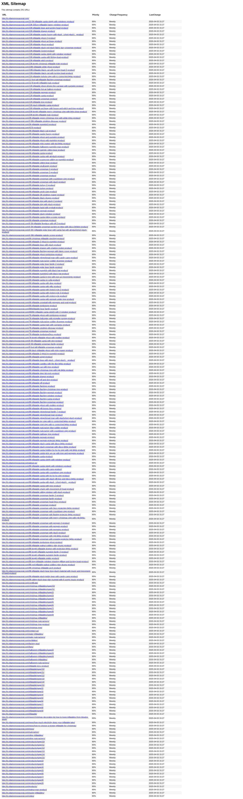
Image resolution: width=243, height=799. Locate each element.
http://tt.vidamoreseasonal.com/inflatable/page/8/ (22, 707)
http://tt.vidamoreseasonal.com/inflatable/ (19, 714)
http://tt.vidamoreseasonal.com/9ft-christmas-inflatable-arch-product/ (31, 568)
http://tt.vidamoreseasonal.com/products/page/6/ (23, 774)
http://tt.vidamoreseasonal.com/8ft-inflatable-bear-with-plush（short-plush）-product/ (38, 360)
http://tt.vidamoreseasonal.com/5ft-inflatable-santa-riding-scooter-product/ (33, 217)
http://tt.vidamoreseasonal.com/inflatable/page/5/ (22, 698)
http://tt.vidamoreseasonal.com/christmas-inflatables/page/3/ (28, 595)
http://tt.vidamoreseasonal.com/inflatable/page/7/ (22, 704)
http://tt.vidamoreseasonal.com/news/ (18, 729)
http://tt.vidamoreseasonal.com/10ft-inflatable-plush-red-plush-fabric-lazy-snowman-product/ (41, 48)
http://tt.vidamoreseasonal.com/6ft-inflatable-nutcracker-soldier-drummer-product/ (37, 261)
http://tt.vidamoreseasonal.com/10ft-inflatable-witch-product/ (27, 60)
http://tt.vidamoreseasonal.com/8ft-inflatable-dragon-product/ (28, 376)
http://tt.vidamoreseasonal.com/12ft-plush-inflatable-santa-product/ (30, 105)
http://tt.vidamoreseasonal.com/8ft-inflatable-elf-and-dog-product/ (30, 380)
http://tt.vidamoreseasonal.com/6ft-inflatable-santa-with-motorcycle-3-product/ (35, 293)
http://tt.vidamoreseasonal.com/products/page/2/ (23, 761)
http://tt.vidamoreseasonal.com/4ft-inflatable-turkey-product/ (27, 188)
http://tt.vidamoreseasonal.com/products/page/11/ (23, 745)
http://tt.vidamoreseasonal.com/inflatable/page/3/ (22, 691)
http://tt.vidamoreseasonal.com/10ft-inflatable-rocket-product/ (28, 51)
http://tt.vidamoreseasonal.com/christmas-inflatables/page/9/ (28, 615)
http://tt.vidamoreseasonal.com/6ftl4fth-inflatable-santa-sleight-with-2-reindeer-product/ (39, 312)
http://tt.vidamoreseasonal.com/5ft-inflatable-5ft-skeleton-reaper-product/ (33, 195)
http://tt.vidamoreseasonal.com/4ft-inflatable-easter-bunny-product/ (30, 134)
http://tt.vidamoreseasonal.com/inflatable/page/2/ (22, 688)
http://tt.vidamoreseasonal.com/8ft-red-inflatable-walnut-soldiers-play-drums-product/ (38, 565)
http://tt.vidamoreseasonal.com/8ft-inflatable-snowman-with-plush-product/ (34, 533)
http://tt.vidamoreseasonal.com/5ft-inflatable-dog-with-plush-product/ (31, 204)
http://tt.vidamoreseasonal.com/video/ (18, 796)
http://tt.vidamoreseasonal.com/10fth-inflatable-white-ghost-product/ (31, 67)
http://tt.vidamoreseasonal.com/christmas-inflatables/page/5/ (28, 602)
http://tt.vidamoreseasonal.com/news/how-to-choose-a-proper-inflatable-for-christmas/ (39, 726)
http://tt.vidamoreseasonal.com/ (15, 18)
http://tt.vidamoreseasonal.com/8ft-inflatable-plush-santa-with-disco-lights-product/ (37, 444)
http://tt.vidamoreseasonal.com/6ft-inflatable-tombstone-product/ (29, 306)
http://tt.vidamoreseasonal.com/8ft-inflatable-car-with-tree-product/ (30, 367)
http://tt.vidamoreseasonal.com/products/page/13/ (23, 751)
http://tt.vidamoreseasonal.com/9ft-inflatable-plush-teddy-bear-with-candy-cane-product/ (40, 576)
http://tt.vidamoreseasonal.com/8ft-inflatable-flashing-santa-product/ (31, 399)
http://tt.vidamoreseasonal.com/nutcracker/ (20, 732)
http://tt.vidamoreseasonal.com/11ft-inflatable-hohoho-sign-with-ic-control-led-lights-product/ (41, 76)
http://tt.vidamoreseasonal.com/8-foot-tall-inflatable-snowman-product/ (32, 347)
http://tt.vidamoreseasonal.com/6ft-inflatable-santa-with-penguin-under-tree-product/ (38, 299)
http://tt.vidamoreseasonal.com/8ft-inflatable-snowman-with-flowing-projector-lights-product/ (41, 514)
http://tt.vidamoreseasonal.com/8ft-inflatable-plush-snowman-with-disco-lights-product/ (39, 447)
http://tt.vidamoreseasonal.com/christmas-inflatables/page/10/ (28, 586)
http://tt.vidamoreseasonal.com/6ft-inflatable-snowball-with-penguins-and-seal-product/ (39, 302)
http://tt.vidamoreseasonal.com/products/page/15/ (23, 758)
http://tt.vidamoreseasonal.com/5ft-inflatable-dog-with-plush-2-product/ (32, 201)
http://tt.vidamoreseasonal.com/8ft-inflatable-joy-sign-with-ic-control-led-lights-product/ (39, 421)
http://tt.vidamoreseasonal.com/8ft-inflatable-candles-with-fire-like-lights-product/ (36, 364)
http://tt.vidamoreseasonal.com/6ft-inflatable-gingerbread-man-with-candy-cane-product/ (40, 258)
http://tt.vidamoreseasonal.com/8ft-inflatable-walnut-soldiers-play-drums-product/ (36, 545)
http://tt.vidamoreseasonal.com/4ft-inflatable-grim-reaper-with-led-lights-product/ (36, 143)
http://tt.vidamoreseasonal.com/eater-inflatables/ (22, 634)
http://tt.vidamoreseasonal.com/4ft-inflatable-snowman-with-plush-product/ (34, 182)
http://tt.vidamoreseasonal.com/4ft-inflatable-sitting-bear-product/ (29, 163)
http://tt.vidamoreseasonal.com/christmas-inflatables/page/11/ (28, 589)
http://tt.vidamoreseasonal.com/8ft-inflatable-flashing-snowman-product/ (33, 402)
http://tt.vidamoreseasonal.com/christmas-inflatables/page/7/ (28, 608)
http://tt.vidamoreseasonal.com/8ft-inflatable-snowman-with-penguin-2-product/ (36, 523)
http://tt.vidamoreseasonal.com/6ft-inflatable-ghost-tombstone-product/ (32, 254)
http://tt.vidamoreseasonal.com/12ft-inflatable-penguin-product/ (29, 92)
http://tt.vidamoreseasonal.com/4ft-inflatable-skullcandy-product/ (29, 166)
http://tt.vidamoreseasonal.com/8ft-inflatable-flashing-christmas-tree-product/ (35, 389)
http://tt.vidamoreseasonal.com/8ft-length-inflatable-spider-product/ (30, 558)
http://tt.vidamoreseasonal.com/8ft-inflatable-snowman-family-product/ (32, 498)
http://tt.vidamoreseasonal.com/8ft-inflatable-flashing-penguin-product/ (32, 392)
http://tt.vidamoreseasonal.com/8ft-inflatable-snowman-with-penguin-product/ (35, 526)
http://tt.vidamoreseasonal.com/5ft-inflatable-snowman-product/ (29, 220)
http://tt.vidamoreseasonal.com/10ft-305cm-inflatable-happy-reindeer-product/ (35, 25)
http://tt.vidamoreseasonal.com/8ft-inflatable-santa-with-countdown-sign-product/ (36, 472)
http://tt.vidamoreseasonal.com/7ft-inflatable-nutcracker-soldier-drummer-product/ (37, 322)
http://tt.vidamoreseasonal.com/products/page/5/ (23, 770)
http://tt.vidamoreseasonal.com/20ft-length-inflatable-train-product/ (30, 115)
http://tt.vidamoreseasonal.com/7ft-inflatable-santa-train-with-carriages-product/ (36, 325)
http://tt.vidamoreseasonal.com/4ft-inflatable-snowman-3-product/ (30, 172)
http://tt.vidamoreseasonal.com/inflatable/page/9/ (22, 711)
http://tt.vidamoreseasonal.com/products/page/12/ (23, 748)
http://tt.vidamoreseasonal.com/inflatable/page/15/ (23, 685)
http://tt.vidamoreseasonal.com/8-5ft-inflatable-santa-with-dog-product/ (32, 341)
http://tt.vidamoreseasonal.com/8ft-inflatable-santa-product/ (27, 456)
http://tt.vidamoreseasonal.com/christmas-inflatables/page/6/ (28, 605)
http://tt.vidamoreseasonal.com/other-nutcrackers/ (23, 738)
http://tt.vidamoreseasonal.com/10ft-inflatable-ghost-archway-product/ (32, 41)
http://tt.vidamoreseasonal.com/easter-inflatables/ (23, 793)
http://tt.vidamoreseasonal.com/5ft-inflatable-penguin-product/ (28, 211)
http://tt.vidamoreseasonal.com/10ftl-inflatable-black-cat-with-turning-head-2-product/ (38, 70)
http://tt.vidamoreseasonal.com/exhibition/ (20, 640)
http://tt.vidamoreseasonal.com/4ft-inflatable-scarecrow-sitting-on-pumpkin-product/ (38, 159)
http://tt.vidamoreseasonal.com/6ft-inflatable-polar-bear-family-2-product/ (33, 264)
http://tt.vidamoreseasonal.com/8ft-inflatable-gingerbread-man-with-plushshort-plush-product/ (42, 418)
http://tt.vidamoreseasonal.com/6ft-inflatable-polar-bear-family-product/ (32, 267)
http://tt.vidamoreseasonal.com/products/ (19, 786)
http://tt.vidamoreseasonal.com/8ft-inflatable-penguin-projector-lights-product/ (35, 440)
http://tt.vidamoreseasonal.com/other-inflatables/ (22, 735)
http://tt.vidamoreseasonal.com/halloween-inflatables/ (24, 659)
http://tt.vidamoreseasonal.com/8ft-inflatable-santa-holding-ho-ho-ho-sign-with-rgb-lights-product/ (43, 450)
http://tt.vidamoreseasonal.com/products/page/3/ (23, 764)
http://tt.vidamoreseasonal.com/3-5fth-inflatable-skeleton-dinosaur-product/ (34, 121)
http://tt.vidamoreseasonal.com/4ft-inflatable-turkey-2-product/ (28, 185)
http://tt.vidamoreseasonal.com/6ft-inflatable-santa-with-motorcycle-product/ (34, 296)
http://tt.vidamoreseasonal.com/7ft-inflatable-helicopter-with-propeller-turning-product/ (38, 318)
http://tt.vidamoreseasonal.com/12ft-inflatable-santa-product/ (28, 96)
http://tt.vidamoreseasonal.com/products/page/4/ (23, 767)
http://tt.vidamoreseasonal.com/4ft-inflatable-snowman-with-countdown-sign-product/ (38, 179)
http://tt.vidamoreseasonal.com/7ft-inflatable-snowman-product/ (29, 331)
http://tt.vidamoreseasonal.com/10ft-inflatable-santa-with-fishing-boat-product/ (35, 57)
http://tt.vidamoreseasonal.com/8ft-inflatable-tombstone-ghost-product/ (32, 542)
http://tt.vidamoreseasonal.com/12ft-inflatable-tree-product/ (27, 102)
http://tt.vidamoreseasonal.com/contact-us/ (20, 631)
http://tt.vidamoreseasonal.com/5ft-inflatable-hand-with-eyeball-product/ (32, 207)
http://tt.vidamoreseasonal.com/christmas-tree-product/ (25, 624)
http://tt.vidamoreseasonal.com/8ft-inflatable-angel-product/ (27, 357)
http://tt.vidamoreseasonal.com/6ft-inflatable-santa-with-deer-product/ (31, 283)
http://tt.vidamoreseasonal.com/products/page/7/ (23, 777)
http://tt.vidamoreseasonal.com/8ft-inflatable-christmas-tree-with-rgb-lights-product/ (37, 370)
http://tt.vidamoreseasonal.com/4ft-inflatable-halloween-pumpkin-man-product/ (35, 147)
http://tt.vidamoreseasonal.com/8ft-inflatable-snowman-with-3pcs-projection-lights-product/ (41, 508)
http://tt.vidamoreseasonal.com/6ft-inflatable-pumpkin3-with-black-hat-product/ (35, 274)
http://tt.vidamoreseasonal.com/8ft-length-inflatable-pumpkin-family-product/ (34, 555)
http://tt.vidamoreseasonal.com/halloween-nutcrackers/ (25, 663)
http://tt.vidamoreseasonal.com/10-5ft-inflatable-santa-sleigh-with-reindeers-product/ (38, 21)
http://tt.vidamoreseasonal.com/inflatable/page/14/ (23, 682)
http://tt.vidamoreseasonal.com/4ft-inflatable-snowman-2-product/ (30, 169)
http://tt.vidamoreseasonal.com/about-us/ (19, 463)
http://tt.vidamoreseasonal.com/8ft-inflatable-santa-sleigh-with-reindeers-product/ (36, 466)
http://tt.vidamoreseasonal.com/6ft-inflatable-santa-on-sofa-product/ (31, 280)
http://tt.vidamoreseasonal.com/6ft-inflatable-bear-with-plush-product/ (31, 245)
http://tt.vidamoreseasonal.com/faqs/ (17, 647)
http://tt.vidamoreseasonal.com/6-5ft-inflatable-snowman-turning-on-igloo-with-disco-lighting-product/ (45, 227)
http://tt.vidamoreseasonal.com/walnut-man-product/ (24, 790)
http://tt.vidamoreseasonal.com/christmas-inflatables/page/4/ (28, 599)
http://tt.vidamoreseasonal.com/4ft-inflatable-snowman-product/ (29, 175)
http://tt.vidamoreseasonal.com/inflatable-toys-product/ (25, 666)
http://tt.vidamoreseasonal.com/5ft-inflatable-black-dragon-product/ (30, 198)
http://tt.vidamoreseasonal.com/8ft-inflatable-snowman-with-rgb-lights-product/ (35, 536)
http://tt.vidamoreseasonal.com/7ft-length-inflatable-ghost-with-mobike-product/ (36, 338)
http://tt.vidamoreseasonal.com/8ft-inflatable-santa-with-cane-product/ (32, 469)
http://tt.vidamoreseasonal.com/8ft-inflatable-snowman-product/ (29, 505)
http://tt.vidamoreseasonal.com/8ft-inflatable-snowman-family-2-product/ (33, 495)
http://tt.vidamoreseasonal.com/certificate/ (20, 583)
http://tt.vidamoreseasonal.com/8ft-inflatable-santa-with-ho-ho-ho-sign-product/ (36, 476)
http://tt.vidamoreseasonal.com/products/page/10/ (23, 742)
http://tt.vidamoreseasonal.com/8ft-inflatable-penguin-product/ (28, 437)
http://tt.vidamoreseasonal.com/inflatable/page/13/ (23, 679)
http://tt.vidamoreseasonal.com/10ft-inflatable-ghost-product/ (28, 44)
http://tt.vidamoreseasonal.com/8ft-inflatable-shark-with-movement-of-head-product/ (38, 489)
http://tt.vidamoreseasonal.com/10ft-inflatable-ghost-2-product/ (29, 38)
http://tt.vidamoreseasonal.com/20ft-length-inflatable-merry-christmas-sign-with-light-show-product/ (44, 112)
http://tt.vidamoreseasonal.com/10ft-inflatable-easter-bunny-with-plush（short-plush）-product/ (43, 34)
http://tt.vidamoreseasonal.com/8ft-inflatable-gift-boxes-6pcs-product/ (31, 408)
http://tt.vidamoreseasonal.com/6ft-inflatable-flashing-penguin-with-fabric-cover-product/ (39, 251)
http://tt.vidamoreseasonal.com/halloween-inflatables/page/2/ (28, 650)
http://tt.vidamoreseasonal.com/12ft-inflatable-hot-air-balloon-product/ (31, 89)
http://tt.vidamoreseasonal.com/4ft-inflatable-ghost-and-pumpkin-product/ (33, 137)
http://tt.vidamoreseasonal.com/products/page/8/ (23, 780)
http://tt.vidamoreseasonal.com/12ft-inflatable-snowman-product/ (29, 99)
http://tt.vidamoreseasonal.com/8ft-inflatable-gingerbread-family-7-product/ (34, 412)
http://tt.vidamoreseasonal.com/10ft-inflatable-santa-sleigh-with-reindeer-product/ (36, 54)
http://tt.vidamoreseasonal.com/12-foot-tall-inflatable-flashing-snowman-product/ (36, 80)
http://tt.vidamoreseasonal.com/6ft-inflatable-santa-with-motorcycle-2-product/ (35, 290)
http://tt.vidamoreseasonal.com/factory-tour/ (21, 643)
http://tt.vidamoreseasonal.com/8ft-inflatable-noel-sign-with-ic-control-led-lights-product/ (39, 424)
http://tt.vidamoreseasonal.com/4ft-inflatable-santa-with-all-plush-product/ (33, 156)
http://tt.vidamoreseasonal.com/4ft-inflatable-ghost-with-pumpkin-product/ (33, 140)
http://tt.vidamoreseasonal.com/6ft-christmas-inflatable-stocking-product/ (33, 238)
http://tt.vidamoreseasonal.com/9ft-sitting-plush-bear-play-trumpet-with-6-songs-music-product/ (43, 580)
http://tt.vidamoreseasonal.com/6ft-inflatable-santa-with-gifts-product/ (31, 286)
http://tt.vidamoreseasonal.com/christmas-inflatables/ (24, 618)
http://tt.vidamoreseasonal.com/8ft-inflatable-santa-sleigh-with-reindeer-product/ (36, 460)
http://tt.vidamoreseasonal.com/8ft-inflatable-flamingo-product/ (28, 386)
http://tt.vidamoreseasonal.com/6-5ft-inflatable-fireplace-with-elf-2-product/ (33, 223)
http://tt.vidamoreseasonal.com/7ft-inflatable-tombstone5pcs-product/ (31, 334)
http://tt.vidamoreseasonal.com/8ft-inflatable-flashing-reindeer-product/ (32, 396)
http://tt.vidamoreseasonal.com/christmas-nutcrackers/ (25, 621)
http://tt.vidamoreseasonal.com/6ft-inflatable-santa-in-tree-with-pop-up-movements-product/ (41, 277)
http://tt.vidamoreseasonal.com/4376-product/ (21, 128)
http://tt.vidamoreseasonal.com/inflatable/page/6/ (22, 701)
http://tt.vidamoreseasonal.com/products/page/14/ (23, 754)
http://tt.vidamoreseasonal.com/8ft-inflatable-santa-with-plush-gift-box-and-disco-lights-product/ (43, 479)
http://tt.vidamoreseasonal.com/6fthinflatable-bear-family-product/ (30, 309)
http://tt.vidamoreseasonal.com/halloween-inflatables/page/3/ (28, 653)
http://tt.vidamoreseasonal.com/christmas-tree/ (22, 627)
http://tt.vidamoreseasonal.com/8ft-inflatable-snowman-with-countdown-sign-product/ (38, 511)
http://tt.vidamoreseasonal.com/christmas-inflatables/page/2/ (28, 592)
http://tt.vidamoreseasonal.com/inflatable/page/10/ (23, 669)
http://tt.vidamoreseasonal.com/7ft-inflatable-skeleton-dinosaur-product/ (32, 328)
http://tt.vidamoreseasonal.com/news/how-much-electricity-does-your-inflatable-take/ (38, 722)
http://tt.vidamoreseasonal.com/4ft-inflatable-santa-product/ (27, 153)
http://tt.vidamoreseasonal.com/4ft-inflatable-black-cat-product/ (29, 131)
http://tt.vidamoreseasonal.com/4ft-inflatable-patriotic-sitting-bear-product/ (33, 150)
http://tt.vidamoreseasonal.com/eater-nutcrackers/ (23, 637)
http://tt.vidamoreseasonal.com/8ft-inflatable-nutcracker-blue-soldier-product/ (35, 428)
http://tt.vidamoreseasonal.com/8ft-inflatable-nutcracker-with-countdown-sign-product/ (39, 431)
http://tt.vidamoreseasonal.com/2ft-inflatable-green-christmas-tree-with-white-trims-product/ (41, 118)
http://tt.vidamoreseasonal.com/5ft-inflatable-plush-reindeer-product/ (31, 214)
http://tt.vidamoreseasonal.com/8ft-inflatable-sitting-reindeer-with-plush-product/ (36, 492)
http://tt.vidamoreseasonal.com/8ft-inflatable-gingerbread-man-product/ (32, 415)
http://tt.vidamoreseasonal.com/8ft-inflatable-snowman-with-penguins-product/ (35, 529)
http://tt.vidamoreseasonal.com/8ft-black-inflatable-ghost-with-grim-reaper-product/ (37, 350)
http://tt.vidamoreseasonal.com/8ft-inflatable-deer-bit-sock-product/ (30, 373)
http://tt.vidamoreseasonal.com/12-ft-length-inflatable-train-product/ (30, 83)
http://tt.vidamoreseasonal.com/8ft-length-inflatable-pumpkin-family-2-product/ (35, 552)
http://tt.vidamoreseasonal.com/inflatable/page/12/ (23, 675)
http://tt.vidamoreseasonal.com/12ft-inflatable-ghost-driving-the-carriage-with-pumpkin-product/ (42, 86)
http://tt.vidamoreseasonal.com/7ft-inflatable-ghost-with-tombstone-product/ (34, 315)
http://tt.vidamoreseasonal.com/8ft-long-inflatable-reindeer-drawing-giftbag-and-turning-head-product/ (45, 561)
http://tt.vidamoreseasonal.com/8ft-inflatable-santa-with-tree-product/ (31, 486)
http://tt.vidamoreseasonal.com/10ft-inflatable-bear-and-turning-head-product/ (35, 28)
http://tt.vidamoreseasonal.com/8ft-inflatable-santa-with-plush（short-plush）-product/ (39, 482)
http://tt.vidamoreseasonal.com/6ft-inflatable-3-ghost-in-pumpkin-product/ (33, 242)
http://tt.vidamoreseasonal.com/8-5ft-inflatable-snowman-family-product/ (33, 344)
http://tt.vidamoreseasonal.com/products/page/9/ (23, 783)
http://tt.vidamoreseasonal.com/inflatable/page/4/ (22, 695)
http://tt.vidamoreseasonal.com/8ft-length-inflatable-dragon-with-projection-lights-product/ (40, 549)
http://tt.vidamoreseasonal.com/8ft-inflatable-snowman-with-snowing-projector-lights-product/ (42, 539)
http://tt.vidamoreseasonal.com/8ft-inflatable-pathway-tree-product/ (30, 434)
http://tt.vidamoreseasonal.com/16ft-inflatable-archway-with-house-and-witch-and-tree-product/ (43, 108)
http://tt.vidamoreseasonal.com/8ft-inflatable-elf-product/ (26, 383)
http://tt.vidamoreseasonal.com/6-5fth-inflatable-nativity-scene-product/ (32, 235)
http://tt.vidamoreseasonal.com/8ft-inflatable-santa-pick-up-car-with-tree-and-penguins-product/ (43, 453)
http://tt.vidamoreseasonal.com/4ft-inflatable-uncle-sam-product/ (29, 191)
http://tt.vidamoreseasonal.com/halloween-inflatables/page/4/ (28, 656)
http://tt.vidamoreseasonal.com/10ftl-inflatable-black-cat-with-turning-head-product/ (37, 73)
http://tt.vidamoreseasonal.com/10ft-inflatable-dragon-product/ (28, 31)
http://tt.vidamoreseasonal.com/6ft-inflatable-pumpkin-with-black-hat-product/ (35, 270)
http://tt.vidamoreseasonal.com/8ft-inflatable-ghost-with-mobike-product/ (33, 405)
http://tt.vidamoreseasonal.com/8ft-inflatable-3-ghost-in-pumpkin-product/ (33, 354)
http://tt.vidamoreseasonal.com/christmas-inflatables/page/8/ (28, 611)
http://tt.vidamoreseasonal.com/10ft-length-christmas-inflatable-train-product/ (35, 64)
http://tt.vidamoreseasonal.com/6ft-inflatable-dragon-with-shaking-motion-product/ (37, 248)
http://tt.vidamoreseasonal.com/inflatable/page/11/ (23, 672)
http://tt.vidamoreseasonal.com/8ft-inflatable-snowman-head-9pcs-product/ (34, 502)
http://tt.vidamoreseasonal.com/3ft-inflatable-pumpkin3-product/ (29, 124)
